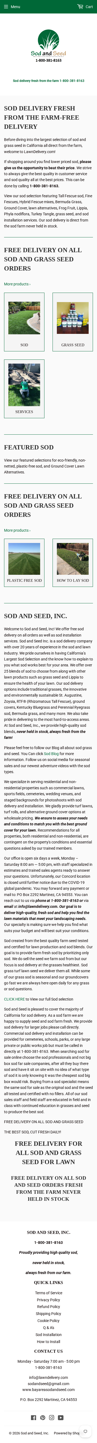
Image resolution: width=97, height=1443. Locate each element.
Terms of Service (48, 1293)
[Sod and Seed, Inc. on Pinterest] (43, 1418)
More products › (17, 284)
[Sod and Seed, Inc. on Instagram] (51, 1418)
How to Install (48, 1342)
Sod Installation (49, 1335)
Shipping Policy (48, 1313)
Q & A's (48, 1328)
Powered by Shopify (69, 1433)
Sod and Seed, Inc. (35, 1433)
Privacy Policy (48, 1300)
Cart (89, 7)
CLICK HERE (14, 999)
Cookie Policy (48, 1321)
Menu (15, 7)
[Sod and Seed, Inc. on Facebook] (33, 1418)
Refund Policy (48, 1306)
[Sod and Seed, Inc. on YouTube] (61, 1418)
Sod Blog (51, 754)
